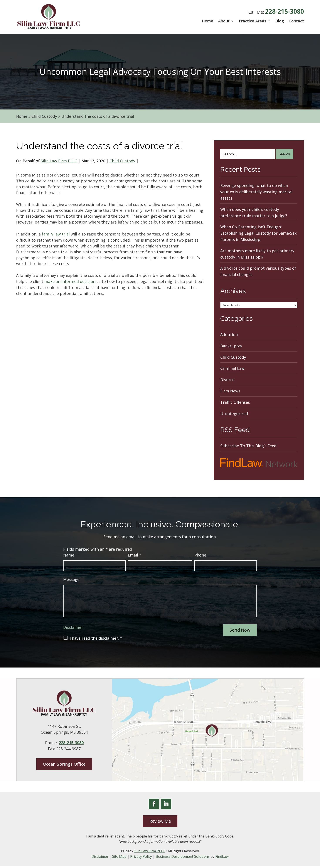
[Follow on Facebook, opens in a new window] (154, 804)
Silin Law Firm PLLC (59, 160)
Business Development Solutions (183, 856)
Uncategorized (234, 413)
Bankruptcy (231, 345)
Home (207, 21)
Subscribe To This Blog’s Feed (248, 445)
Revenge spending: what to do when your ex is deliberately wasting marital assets (256, 192)
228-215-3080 (284, 11)
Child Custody (122, 160)
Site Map (119, 856)
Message (71, 579)
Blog (279, 21)
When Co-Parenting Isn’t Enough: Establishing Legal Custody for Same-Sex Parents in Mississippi (258, 233)
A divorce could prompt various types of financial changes (258, 271)
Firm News (230, 390)
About (224, 21)
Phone (200, 555)
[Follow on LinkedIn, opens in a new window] (166, 804)
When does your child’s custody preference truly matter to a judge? (253, 212)
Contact (296, 21)
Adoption (229, 334)
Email (134, 555)
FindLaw (222, 856)
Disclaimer (73, 627)
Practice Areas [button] (252, 21)
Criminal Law (232, 368)
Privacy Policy (141, 856)
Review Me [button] (160, 821)
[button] (315, 834)
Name (68, 555)
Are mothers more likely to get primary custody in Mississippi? (257, 254)
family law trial (56, 234)
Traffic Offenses (235, 402)
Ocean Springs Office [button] (64, 764)
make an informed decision (69, 281)
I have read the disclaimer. (96, 638)
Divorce (227, 379)
